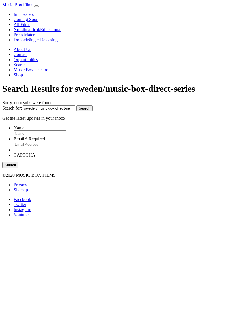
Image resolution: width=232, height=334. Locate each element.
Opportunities (26, 59)
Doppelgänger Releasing (36, 39)
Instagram (22, 209)
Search (20, 64)
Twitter (20, 204)
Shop (18, 74)
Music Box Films (17, 4)
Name (19, 127)
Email (29, 138)
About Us (22, 49)
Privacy (20, 184)
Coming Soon (26, 19)
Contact (20, 54)
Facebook (22, 199)
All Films (22, 24)
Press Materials (27, 34)
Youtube (21, 214)
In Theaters (24, 14)
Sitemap (21, 189)
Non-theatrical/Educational (37, 29)
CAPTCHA (24, 155)
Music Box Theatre (31, 69)
